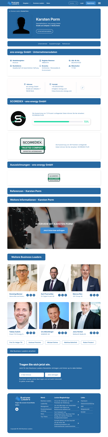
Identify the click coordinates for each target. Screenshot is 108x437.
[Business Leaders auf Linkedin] (16, 409)
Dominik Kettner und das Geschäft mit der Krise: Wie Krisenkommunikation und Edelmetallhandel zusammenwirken (64, 423)
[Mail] (34, 295)
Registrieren (90, 3)
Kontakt (83, 412)
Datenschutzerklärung (87, 403)
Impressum (84, 401)
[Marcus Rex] (86, 278)
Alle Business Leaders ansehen (23, 351)
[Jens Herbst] (86, 316)
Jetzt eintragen (53, 375)
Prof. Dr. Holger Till (15, 342)
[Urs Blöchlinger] (54, 316)
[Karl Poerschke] (54, 278)
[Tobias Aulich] (22, 316)
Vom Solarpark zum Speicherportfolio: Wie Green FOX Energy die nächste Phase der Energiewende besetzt (64, 415)
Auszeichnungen (54, 44)
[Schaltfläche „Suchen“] (76, 3)
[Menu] (99, 3)
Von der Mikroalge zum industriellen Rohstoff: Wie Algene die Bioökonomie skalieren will (65, 407)
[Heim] (9, 11)
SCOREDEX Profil (38, 115)
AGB (32, 381)
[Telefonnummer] (30, 295)
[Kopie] (82, 88)
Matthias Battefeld (70, 342)
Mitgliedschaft (85, 409)
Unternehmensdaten (44, 31)
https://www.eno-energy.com (62, 91)
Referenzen (66, 44)
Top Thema (44, 416)
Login (82, 3)
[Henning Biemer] (22, 278)
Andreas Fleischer (35, 342)
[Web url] (27, 295)
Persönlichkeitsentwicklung (46, 410)
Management (44, 406)
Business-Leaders (46, 401)
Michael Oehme (52, 342)
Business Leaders (38, 3)
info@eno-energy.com (59, 89)
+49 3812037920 (57, 86)
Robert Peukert (88, 342)
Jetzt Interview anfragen (54, 230)
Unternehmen (42, 44)
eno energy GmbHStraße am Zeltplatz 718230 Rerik (33, 89)
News (48, 3)
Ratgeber (26, 3)
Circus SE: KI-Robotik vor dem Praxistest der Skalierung (63, 402)
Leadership (44, 403)
